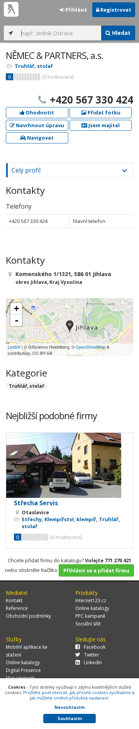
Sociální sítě (88, 623)
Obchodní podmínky (28, 616)
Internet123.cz (90, 600)
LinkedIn (93, 662)
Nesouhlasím (69, 707)
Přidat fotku (103, 112)
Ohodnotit (39, 112)
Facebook (94, 647)
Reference (17, 608)
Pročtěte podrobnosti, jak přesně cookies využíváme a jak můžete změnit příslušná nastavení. (78, 695)
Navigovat (40, 137)
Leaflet (14, 347)
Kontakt (14, 600)
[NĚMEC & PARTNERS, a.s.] (70, 327)
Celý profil (26, 170)
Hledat (120, 32)
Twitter (91, 654)
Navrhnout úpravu (39, 125)
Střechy (32, 519)
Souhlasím (70, 718)
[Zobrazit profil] (69, 465)
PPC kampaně (90, 616)
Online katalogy (92, 608)
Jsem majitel (103, 125)
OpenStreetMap (90, 347)
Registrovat (115, 9)
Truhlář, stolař (34, 65)
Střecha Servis (36, 503)
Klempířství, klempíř (70, 519)
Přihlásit (75, 9)
